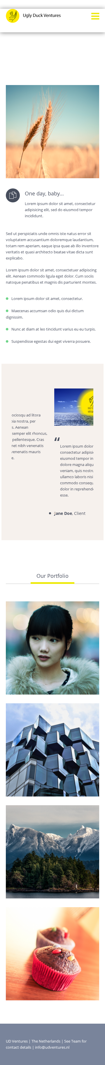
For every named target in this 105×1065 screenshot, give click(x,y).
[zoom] (45, 692)
